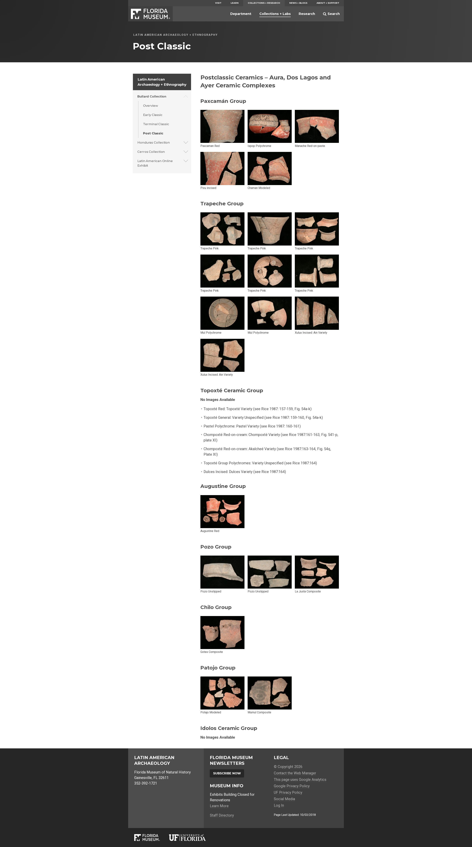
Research (307, 14)
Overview (150, 105)
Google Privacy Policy (292, 786)
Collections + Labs (275, 14)
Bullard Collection (151, 96)
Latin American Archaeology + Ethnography (162, 82)
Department (240, 14)
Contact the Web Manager (295, 773)
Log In (279, 805)
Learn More (219, 806)
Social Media (284, 799)
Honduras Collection (153, 142)
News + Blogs (298, 3)
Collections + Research (264, 3)
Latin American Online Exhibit (155, 163)
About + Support (328, 3)
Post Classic (153, 133)
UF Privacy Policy (288, 792)
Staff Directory (222, 815)
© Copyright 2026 (288, 766)
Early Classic (152, 115)
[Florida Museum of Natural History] (151, 837)
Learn (235, 3)
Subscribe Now (227, 773)
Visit (218, 3)
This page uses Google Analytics (300, 779)
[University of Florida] (192, 837)
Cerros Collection (151, 152)
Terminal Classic (156, 124)
